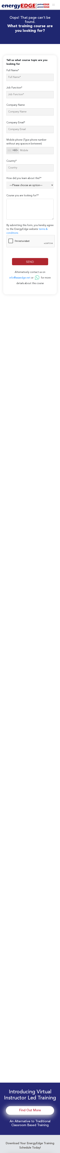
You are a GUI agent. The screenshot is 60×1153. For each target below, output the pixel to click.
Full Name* (12, 70)
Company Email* (15, 122)
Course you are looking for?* (22, 195)
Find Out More (30, 1110)
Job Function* (14, 88)
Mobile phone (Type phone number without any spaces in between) (26, 142)
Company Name (15, 105)
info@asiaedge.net (19, 278)
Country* (11, 161)
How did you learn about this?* (23, 178)
